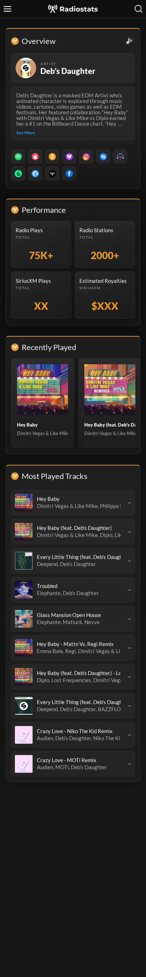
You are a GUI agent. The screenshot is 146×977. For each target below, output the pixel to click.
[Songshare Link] (129, 41)
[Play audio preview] (23, 502)
